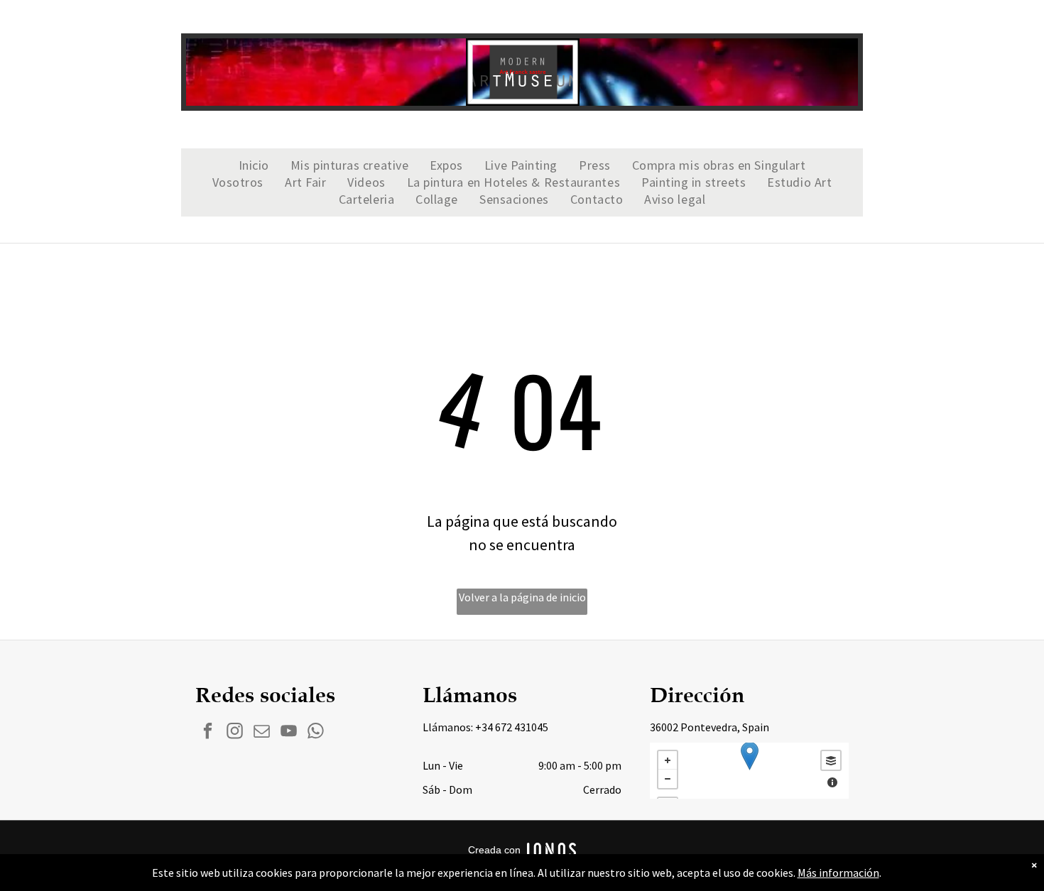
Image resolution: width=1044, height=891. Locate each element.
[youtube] (288, 732)
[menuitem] (254, 165)
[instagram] (234, 732)
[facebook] (207, 732)
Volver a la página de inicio (522, 597)
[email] (261, 732)
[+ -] (749, 771)
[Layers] (831, 760)
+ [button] (667, 760)
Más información (838, 872)
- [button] (667, 779)
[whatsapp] (315, 732)
